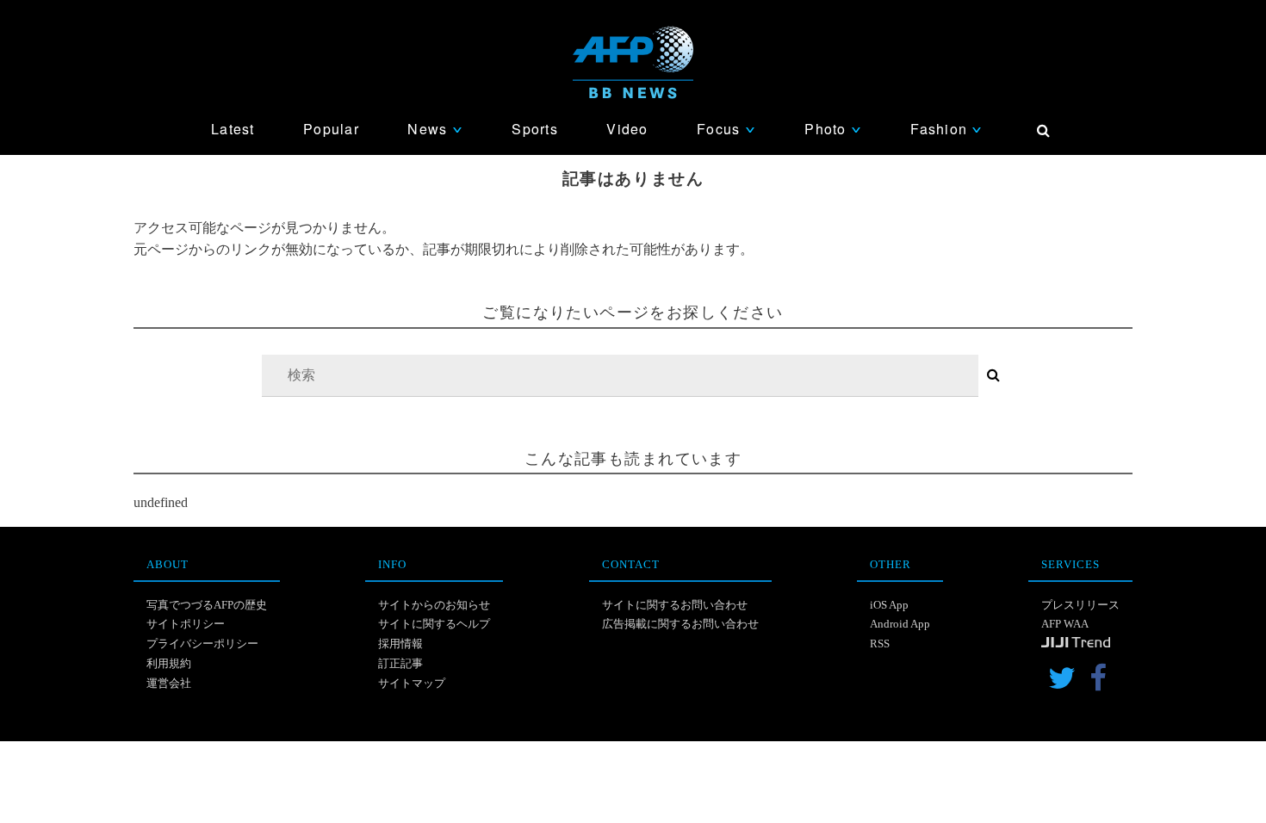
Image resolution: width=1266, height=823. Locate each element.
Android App (900, 623)
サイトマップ (411, 683)
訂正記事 (400, 663)
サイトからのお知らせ (434, 604)
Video (627, 129)
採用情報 (400, 643)
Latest (233, 129)
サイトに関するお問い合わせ (675, 604)
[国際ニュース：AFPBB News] (633, 62)
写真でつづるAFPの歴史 (206, 604)
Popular (331, 129)
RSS (880, 643)
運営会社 (168, 683)
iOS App (889, 604)
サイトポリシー (185, 623)
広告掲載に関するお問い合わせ (680, 623)
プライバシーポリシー (202, 643)
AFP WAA (1065, 623)
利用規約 (168, 663)
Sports (535, 129)
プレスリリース (1080, 604)
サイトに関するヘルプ (434, 623)
